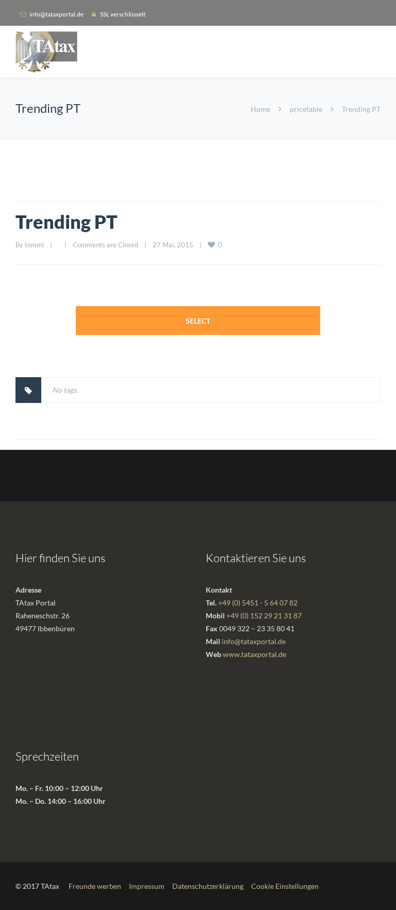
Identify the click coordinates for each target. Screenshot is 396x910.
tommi (34, 245)
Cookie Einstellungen (285, 886)
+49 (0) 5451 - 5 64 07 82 (258, 602)
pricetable (306, 109)
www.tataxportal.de (254, 654)
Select (198, 320)
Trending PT (66, 221)
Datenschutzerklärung (207, 886)
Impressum (146, 886)
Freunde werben (95, 886)
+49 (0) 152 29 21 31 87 (264, 615)
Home (260, 109)
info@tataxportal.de (56, 14)
